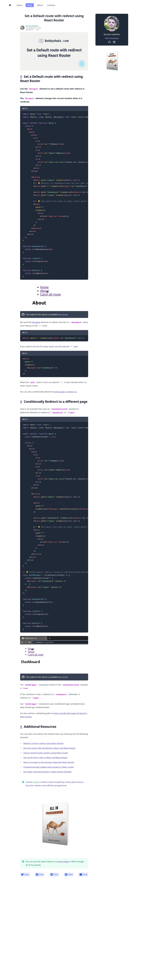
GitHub (64, 314)
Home (19, 5)
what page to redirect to (65, 391)
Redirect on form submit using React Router (43, 743)
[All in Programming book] (112, 60)
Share (27, 874)
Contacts (51, 5)
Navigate (36, 322)
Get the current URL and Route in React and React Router (49, 748)
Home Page (63, 861)
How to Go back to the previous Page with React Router (48, 762)
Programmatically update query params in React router (48, 767)
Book (29, 5)
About (40, 5)
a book (36, 782)
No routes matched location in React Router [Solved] (47, 771)
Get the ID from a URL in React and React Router (45, 757)
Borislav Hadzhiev (32, 26)
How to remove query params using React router (45, 753)
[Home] (10, 5)
